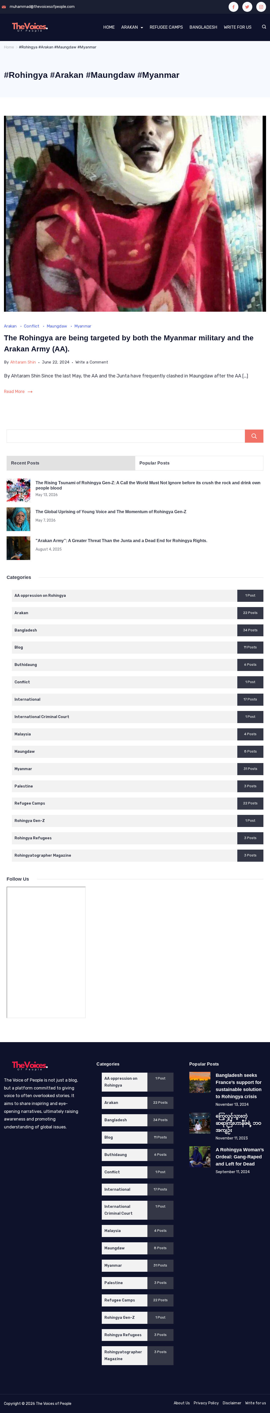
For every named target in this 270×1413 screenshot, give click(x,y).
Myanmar (82, 326)
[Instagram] (261, 7)
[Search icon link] (262, 27)
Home (109, 27)
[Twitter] (247, 7)
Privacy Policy (206, 1403)
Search (254, 436)
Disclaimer (232, 1403)
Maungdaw (57, 326)
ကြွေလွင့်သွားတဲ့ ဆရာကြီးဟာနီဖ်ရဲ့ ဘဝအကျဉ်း (238, 1123)
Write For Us (238, 27)
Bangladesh (203, 27)
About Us (182, 1403)
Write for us (255, 1403)
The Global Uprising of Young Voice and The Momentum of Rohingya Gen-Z (111, 511)
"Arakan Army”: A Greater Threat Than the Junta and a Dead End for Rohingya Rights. (121, 540)
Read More (14, 391)
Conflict (32, 326)
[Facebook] (234, 7)
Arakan (129, 27)
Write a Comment (91, 363)
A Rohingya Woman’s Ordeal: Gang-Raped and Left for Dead (240, 1157)
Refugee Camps (166, 27)
